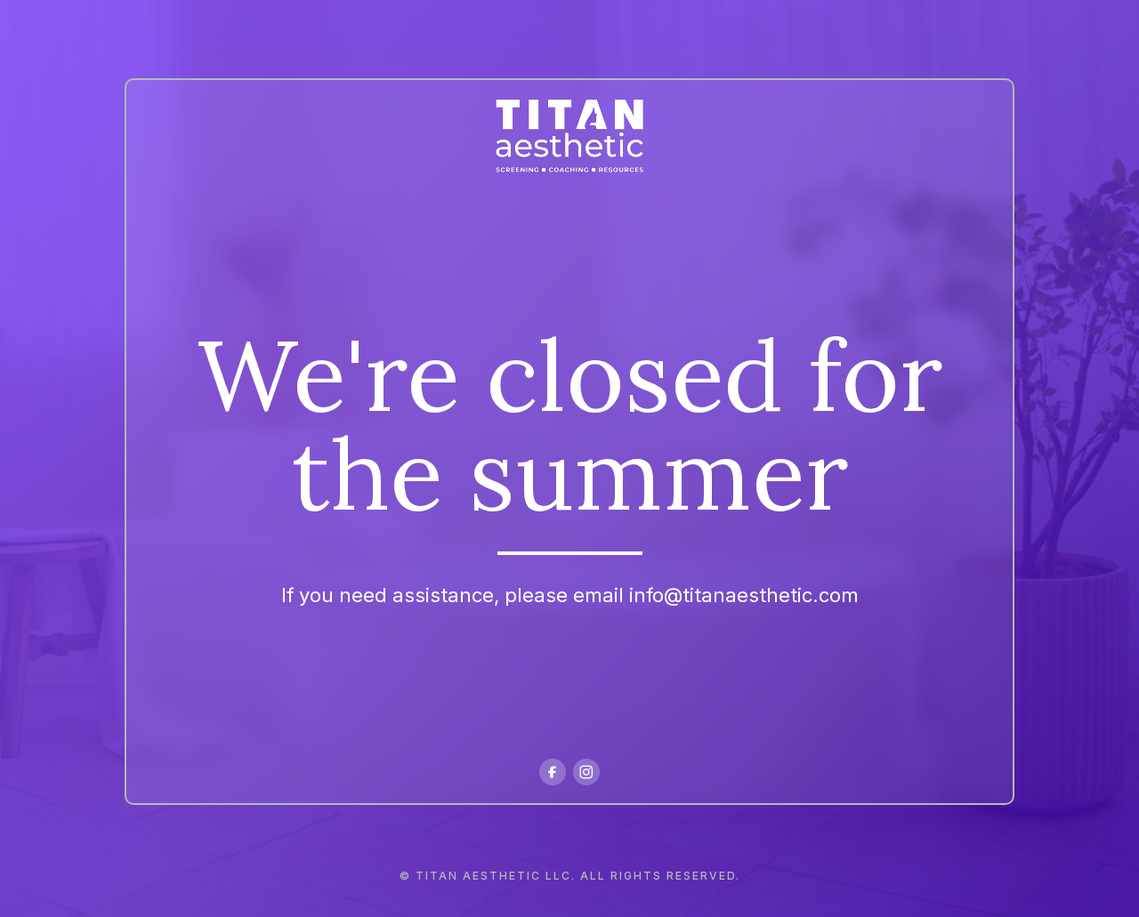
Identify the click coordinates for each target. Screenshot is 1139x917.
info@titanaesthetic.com (744, 595)
